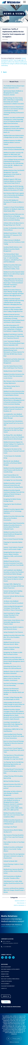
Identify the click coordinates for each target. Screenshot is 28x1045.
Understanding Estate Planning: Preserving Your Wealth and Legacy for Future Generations (14, 736)
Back (5, 72)
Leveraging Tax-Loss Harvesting (13, 480)
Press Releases (21, 903)
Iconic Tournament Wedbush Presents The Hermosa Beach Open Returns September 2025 (14, 343)
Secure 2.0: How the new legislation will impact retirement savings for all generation (14, 856)
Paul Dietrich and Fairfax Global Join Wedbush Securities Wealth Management (14, 361)
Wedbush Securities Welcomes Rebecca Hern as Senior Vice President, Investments (12, 678)
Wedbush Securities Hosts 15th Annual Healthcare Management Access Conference (13, 534)
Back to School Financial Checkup (13, 539)
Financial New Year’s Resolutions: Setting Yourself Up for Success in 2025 (13, 423)
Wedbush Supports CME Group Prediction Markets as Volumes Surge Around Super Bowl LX (12, 181)
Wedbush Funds (5, 974)
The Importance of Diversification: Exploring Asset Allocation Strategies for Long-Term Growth (14, 757)
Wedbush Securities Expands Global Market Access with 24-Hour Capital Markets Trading (14, 274)
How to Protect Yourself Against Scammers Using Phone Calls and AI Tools (14, 750)
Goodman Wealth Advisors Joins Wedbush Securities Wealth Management (13, 249)
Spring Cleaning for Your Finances (13, 632)
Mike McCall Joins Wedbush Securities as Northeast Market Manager (13, 463)
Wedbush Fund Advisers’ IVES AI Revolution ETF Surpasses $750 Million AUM (13, 235)
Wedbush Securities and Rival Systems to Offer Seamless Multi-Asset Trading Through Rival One (13, 309)
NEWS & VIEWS (14, 13)
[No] (26, 1029)
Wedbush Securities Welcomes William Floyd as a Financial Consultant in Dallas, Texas (12, 267)
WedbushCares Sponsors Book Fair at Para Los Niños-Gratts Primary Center (13, 871)
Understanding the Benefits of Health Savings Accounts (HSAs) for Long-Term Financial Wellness (14, 704)
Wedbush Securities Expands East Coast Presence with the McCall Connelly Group (13, 470)
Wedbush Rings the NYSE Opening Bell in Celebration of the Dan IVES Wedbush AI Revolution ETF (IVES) (14, 188)
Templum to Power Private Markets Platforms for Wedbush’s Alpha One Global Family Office (14, 209)
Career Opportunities (6, 981)
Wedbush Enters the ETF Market (13, 371)
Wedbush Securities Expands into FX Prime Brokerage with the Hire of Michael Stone (13, 822)
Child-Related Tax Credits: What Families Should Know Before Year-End (14, 883)
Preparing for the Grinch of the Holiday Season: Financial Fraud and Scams (14, 451)
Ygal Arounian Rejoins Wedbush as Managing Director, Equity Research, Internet (13, 93)
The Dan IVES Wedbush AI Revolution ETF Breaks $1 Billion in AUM (14, 202)
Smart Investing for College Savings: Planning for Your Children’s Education (12, 615)
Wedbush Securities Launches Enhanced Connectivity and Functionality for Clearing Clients (13, 485)
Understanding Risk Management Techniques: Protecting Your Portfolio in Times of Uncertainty (13, 608)
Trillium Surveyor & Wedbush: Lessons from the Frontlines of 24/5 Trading (14, 242)
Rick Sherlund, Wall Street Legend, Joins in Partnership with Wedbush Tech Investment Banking (14, 195)
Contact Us (4, 988)
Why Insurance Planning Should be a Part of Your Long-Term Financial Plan (14, 837)
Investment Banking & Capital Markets (10, 969)
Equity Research (5, 971)
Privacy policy (16, 1038)
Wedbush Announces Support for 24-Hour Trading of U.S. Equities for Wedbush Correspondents (14, 444)
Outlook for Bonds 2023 (10, 861)
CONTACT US (6, 996)
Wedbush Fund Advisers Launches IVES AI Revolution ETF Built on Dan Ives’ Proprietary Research (14, 336)
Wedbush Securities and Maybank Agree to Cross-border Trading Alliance (13, 849)
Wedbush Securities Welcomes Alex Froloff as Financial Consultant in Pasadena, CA (14, 409)
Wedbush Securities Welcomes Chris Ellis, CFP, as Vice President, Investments (14, 637)
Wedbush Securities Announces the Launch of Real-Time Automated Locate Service (14, 376)
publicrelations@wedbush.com (9, 926)
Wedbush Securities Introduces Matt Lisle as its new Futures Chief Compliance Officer (14, 815)
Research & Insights (20, 900)
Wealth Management (6, 966)
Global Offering (5, 976)
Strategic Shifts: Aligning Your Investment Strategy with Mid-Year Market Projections (14, 586)
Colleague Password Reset (8, 986)
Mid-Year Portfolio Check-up (12, 781)
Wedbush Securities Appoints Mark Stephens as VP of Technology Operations (14, 511)
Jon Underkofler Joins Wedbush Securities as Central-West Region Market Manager (13, 416)
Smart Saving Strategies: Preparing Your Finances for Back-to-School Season (14, 579)
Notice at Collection (14, 1042)
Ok (8, 1038)
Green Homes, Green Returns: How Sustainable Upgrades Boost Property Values (14, 622)
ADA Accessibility (5, 983)
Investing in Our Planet (10, 827)
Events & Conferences (19, 905)
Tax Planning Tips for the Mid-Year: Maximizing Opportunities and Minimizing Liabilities (14, 764)
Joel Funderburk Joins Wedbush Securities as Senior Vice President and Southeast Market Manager (14, 572)
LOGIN (6, 1001)
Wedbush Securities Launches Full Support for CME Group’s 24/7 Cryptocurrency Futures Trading (13, 154)
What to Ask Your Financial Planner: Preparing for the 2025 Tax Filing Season (14, 430)
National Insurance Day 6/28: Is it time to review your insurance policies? (13, 786)
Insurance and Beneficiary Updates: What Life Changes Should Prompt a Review (14, 890)
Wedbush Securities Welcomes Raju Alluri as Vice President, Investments (14, 518)
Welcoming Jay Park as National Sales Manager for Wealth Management (13, 793)
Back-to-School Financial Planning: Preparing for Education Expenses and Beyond (14, 743)
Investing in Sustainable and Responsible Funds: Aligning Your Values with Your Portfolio (13, 724)
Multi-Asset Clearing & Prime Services (10, 978)
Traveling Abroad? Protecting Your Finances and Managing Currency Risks (13, 771)
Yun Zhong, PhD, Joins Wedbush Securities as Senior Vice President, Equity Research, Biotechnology (14, 437)
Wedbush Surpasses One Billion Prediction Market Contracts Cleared (13, 142)
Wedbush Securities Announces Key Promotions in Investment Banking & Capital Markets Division (14, 393)
